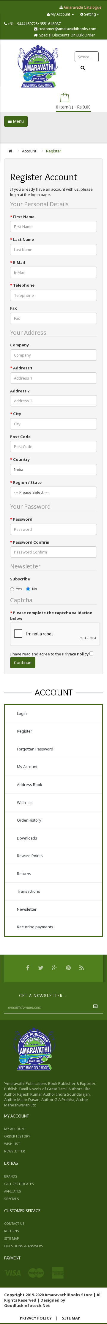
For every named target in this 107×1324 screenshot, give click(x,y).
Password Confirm (31, 542)
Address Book (29, 784)
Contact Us (14, 1223)
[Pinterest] (69, 968)
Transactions (28, 891)
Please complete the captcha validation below (51, 615)
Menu (18, 121)
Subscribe (20, 579)
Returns (24, 873)
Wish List (25, 802)
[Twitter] (41, 968)
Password (22, 519)
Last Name (23, 239)
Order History (29, 820)
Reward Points (30, 855)
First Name (23, 216)
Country (21, 459)
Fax (13, 308)
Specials (11, 1198)
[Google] (55, 968)
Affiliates (12, 1191)
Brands (10, 1176)
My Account (27, 766)
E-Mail (19, 262)
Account (29, 151)
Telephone (23, 285)
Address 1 (22, 368)
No (34, 588)
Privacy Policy (36, 1318)
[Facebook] (28, 968)
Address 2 (19, 391)
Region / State (27, 482)
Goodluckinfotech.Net (27, 1305)
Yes (19, 588)
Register (53, 151)
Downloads (27, 838)
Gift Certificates (19, 1183)
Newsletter (27, 909)
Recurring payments (35, 926)
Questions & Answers (23, 1246)
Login (22, 713)
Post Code (20, 436)
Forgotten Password (35, 749)
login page (40, 194)
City (17, 413)
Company (19, 345)
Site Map (11, 1238)
